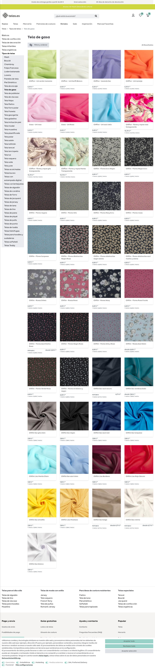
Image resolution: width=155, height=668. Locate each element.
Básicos (5, 35)
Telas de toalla (11, 227)
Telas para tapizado (88, 607)
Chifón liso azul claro (69, 476)
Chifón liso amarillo (37, 520)
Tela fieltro (9, 104)
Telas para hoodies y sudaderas (13, 236)
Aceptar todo (129, 641)
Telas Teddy (9, 245)
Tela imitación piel (12, 122)
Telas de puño (10, 220)
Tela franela (9, 111)
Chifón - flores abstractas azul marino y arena (138, 258)
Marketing (40, 662)
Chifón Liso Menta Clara (39, 476)
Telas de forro (10, 195)
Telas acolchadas (12, 169)
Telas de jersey (11, 202)
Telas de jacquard (12, 198)
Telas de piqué (10, 216)
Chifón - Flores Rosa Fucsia (137, 300)
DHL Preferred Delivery (77, 662)
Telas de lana (10, 206)
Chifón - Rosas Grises (37, 300)
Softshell (83, 604)
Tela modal (9, 126)
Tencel (121, 595)
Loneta (7, 75)
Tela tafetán (10, 144)
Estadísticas (25, 662)
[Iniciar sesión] (133, 15)
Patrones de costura (45, 24)
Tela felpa (8, 101)
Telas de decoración (11, 43)
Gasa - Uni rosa (35, 124)
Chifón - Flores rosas (134, 213)
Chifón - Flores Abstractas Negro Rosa (72, 258)
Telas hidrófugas (11, 231)
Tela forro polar (11, 108)
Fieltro (82, 595)
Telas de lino (10, 209)
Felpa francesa (11, 68)
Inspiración (87, 24)
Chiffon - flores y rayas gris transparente (40, 170)
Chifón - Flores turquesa (39, 256)
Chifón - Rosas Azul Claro (136, 344)
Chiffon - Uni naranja (134, 81)
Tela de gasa (10, 90)
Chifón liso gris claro (37, 433)
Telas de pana (10, 213)
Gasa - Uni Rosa (67, 124)
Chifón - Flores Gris (69, 213)
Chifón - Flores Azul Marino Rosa (40, 345)
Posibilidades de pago (11, 632)
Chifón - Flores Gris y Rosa (104, 344)
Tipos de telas (15, 29)
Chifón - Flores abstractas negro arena (104, 258)
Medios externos (56, 662)
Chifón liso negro (68, 433)
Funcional (10, 665)
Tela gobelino (10, 119)
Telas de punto (11, 224)
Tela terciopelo (11, 151)
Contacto (83, 627)
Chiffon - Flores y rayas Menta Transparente (73, 170)
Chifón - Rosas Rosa (69, 300)
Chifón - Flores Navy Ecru (104, 213)
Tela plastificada (12, 133)
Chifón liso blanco (36, 564)
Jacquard (122, 601)
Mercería (27, 24)
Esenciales (10, 662)
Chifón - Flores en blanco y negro (72, 390)
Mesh (6, 57)
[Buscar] (96, 16)
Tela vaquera (10, 159)
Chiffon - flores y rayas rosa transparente (137, 126)
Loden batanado (12, 72)
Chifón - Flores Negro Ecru (136, 169)
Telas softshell (11, 242)
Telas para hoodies (10, 604)
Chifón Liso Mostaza (69, 520)
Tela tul (7, 155)
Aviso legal (43, 656)
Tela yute (8, 166)
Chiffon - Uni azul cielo (103, 124)
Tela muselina (10, 130)
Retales (64, 24)
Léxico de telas (47, 627)
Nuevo (5, 24)
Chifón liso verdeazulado (136, 389)
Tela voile (8, 162)
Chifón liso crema (133, 520)
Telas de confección (11, 39)
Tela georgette (11, 115)
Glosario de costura (49, 632)
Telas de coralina (12, 191)
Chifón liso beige (100, 520)
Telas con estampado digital (12, 178)
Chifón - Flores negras (38, 213)
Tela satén (9, 140)
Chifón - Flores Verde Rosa (40, 389)
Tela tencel (9, 148)
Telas (15, 24)
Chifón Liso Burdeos (102, 476)
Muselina (6, 607)
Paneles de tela (11, 79)
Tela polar (8, 137)
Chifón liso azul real (101, 433)
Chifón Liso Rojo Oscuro (135, 476)
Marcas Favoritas (105, 24)
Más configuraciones (24, 665)
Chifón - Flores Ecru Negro (104, 169)
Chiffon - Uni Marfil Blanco (71, 81)
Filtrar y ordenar (40, 45)
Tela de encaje (11, 86)
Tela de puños (47, 604)
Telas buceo (9, 173)
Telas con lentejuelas (14, 184)
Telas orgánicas (9, 50)
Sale (75, 24)
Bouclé (7, 61)
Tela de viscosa (11, 97)
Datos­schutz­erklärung (11, 658)
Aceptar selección (129, 651)
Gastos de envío (8, 627)
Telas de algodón (12, 187)
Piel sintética (85, 601)
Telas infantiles (9, 46)
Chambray (9, 64)
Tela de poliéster (12, 93)
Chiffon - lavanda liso (102, 81)
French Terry (46, 601)
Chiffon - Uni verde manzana (40, 81)
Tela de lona (84, 598)
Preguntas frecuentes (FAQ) (90, 632)
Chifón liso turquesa (134, 433)
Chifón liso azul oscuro (103, 389)
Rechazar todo (129, 646)
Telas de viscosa (9, 601)
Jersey (44, 595)
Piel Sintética (10, 82)
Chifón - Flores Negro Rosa (72, 344)
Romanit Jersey (48, 607)
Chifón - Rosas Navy (102, 300)
